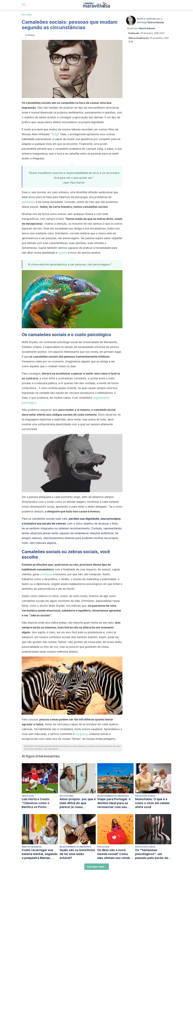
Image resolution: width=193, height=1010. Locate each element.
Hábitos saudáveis (31, 847)
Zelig (55, 134)
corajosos (81, 734)
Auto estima (66, 796)
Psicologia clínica (145, 796)
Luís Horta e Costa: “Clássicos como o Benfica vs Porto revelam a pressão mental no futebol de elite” (37, 803)
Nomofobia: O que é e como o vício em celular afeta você (152, 803)
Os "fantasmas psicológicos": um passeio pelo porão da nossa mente (151, 854)
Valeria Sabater (155, 22)
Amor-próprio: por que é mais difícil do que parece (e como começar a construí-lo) (78, 803)
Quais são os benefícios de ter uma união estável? (77, 854)
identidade (28, 201)
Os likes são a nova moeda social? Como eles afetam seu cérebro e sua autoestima (115, 854)
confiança (46, 574)
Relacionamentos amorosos (113, 796)
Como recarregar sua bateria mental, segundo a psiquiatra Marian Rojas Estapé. (40, 854)
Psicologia (27, 15)
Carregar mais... (96, 866)
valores (62, 252)
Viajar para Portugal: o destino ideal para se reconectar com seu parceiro (114, 803)
